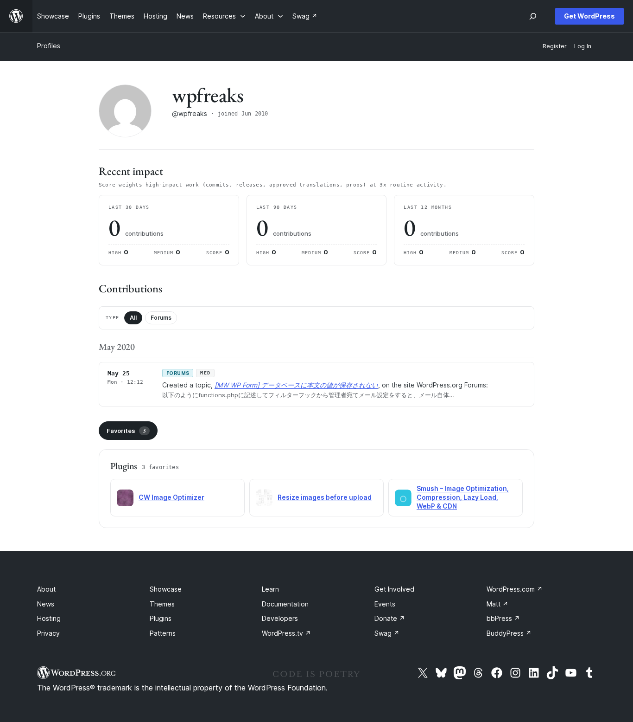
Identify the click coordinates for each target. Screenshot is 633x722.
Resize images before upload (325, 497)
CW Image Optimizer (171, 497)
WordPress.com (515, 589)
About (46, 589)
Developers (280, 618)
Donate (389, 618)
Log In (582, 46)
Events (384, 604)
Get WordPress (589, 16)
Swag (386, 633)
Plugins (160, 618)
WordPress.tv (286, 633)
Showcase (166, 589)
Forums (161, 317)
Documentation (285, 604)
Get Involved (394, 589)
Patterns (163, 633)
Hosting (49, 618)
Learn (270, 589)
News (45, 604)
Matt (497, 604)
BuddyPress (509, 633)
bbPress (503, 618)
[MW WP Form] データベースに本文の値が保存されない (296, 385)
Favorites (126, 430)
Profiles (48, 46)
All (133, 317)
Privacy (48, 633)
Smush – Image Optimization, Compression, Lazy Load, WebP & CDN (463, 497)
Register (555, 46)
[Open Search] (533, 16)
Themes (162, 604)
